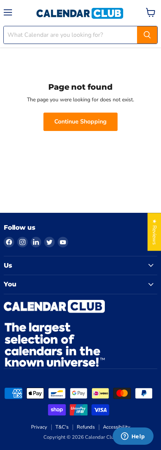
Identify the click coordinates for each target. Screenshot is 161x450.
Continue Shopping (80, 121)
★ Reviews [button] (154, 232)
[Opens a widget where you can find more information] (133, 436)
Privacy (39, 427)
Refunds (86, 427)
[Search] (147, 35)
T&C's (62, 427)
